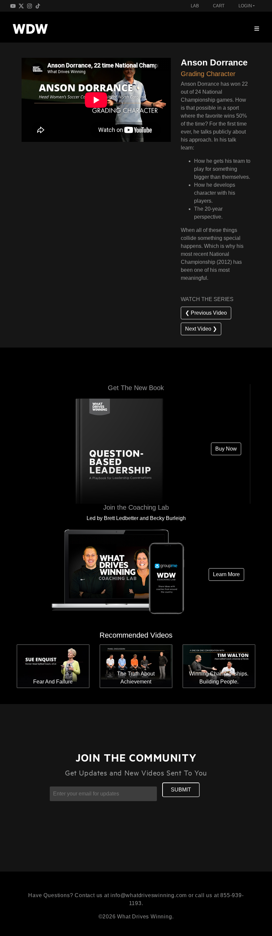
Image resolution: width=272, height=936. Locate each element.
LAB (195, 5)
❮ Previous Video (206, 313)
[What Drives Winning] (30, 29)
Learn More (226, 574)
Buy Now (226, 449)
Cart (219, 5)
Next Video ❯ (201, 329)
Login (245, 5)
